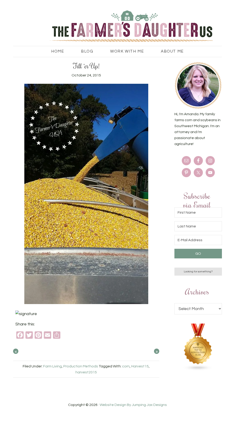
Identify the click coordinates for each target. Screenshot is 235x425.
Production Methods (80, 366)
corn (126, 366)
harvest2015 (86, 372)
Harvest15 (140, 366)
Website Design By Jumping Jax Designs (133, 405)
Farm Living (52, 366)
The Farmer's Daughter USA (108, 26)
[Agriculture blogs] (198, 370)
